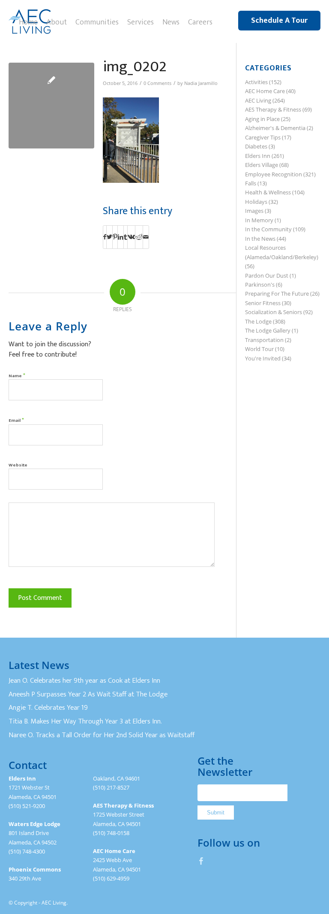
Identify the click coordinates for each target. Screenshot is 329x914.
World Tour (259, 349)
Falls (250, 183)
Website (18, 465)
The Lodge (258, 321)
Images (254, 211)
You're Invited (263, 358)
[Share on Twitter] (109, 237)
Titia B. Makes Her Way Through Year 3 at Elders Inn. (85, 721)
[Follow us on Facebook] (201, 861)
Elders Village (261, 165)
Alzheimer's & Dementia (275, 128)
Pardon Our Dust (266, 275)
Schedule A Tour (279, 20)
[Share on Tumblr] (125, 237)
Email (16, 419)
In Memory (259, 220)
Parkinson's (260, 284)
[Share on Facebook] (104, 237)
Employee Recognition (273, 174)
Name (17, 375)
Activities (256, 82)
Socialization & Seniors (273, 312)
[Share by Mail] (146, 237)
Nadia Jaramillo (201, 83)
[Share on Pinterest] (115, 237)
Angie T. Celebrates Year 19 (48, 708)
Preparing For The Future (277, 293)
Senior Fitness (263, 303)
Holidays (256, 202)
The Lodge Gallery (267, 330)
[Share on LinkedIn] (120, 237)
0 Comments (157, 83)
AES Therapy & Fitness (273, 109)
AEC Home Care (265, 91)
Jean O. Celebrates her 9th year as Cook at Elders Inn (84, 681)
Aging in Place (262, 119)
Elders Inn (257, 156)
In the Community (268, 229)
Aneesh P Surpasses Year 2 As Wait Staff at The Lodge (88, 694)
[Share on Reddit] (139, 237)
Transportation (264, 340)
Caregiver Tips (263, 137)
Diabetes (256, 146)
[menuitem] (28, 21)
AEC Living (258, 100)
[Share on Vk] (131, 237)
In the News (260, 238)
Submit (215, 812)
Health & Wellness (268, 192)
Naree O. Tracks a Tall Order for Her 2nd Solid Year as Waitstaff (101, 735)
